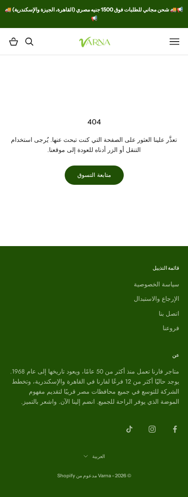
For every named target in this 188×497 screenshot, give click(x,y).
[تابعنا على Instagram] (152, 429)
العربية (98, 456)
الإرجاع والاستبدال (156, 298)
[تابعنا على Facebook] (175, 429)
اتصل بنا (169, 313)
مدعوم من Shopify (77, 475)
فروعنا (171, 328)
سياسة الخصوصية (156, 284)
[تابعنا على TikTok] (129, 429)
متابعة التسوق (94, 175)
